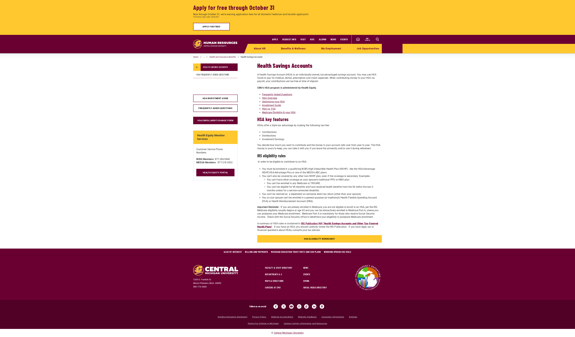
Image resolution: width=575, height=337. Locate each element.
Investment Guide (271, 105)
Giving (306, 281)
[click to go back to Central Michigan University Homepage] (358, 39)
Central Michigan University (289, 332)
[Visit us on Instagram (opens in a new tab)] (299, 306)
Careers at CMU (273, 287)
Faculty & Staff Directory (278, 268)
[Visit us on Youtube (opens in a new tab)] (291, 306)
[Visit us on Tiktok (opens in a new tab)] (306, 306)
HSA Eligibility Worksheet (319, 239)
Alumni (322, 39)
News (333, 39)
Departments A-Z (273, 274)
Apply (275, 39)
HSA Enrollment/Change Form (215, 120)
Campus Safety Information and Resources (305, 323)
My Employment (331, 48)
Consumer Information (332, 317)
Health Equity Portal (215, 172)
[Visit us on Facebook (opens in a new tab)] (275, 306)
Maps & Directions (274, 281)
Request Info (289, 39)
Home (195, 57)
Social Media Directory (315, 287)
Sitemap (353, 317)
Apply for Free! (211, 26)
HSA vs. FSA (269, 108)
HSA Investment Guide (215, 98)
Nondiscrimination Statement (232, 317)
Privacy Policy (259, 317)
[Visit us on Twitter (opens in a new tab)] (283, 306)
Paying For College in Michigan (263, 323)
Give (312, 39)
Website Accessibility (282, 317)
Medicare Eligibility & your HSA (278, 112)
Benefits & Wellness (293, 48)
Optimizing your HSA (273, 101)
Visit (303, 39)
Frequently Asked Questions (277, 94)
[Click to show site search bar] (377, 39)
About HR (259, 48)
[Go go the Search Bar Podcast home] (322, 306)
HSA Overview (269, 98)
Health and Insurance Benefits (222, 57)
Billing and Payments (256, 251)
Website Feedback (307, 317)
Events (344, 39)
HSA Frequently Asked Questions (212, 74)
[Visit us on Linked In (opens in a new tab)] (314, 306)
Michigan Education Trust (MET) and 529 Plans (296, 251)
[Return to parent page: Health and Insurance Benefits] (197, 67)
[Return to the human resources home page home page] (215, 44)
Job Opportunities (368, 48)
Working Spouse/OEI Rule (337, 251)
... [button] (204, 57)
